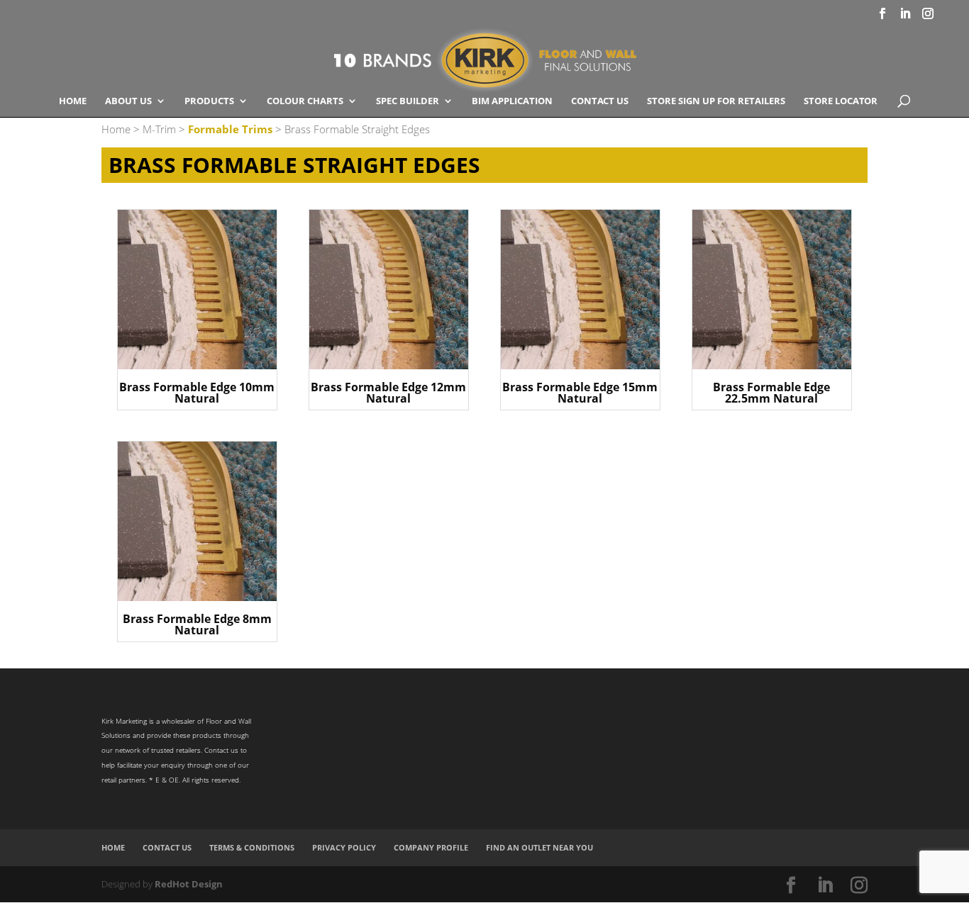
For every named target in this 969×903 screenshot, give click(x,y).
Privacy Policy (344, 847)
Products (209, 101)
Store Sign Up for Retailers (716, 101)
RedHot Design (189, 883)
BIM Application (512, 101)
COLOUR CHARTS (305, 101)
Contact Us (600, 101)
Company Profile (431, 847)
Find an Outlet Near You (539, 847)
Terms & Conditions (251, 847)
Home (73, 101)
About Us (128, 101)
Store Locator (840, 101)
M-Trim (159, 129)
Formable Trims (230, 129)
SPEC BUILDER (407, 101)
